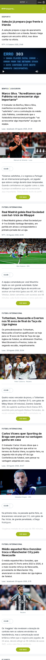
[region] (23, 330)
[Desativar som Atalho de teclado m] (37, 657)
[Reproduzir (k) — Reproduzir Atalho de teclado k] (3, 657)
